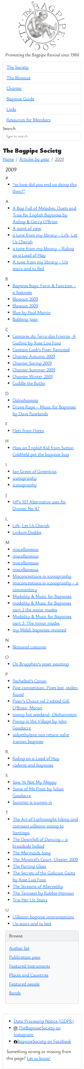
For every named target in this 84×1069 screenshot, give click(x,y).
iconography (25, 478)
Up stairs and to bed (32, 923)
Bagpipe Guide (20, 99)
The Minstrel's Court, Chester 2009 (45, 859)
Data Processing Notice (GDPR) (44, 1021)
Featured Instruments (29, 966)
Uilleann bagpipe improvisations (43, 917)
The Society (17, 67)
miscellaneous (26, 549)
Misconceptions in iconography (42, 576)
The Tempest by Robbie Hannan (43, 893)
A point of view (27, 228)
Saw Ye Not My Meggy (35, 782)
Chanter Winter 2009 (33, 376)
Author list (19, 948)
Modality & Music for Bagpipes (42, 596)
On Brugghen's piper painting (41, 664)
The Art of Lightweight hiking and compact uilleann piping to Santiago (45, 826)
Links (11, 109)
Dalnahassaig (25, 400)
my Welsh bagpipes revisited (39, 630)
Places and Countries (28, 975)
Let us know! (38, 1058)
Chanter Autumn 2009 (34, 356)
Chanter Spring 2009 (32, 363)
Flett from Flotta (28, 431)
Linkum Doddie (27, 532)
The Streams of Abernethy (38, 886)
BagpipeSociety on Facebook (44, 1041)
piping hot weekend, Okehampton (45, 714)
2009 (59, 159)
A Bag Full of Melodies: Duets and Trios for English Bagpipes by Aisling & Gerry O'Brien (44, 214)
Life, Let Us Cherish (31, 525)
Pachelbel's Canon (30, 681)
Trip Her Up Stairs (30, 900)
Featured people (24, 984)
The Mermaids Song (32, 853)
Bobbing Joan (25, 319)
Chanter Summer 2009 (34, 370)
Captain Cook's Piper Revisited (41, 349)
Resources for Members (28, 120)
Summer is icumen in (32, 802)
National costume (29, 647)
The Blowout (18, 78)
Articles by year (34, 159)
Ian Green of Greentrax (35, 471)
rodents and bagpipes (33, 765)
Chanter (14, 88)
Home (8, 159)
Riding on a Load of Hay (36, 758)
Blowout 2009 (25, 299)
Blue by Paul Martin (32, 312)
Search (9, 128)
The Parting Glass (29, 866)
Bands (15, 993)
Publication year (25, 957)
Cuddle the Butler (29, 383)
